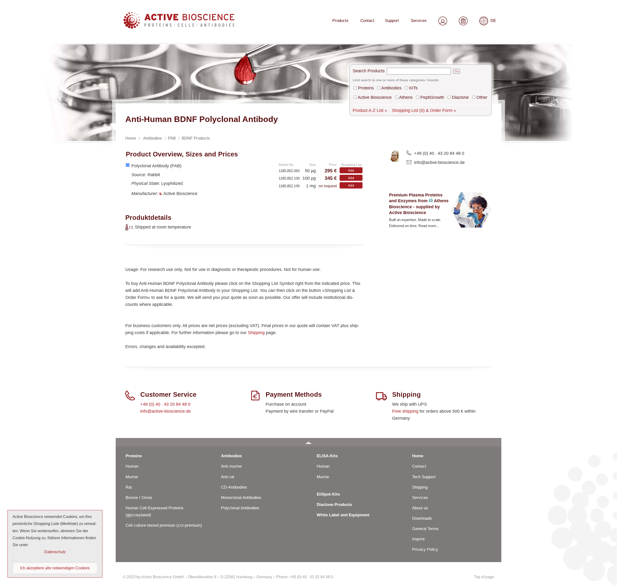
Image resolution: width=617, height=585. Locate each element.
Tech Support (424, 477)
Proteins (366, 88)
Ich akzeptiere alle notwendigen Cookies (55, 568)
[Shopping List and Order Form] (463, 20)
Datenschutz (55, 552)
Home (417, 456)
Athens (406, 97)
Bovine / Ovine (139, 497)
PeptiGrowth (432, 97)
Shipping (256, 332)
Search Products (369, 70)
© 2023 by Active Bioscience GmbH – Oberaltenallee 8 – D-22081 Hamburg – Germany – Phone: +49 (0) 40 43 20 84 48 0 (228, 577)
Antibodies (391, 88)
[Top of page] (308, 442)
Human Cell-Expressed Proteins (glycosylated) (154, 511)
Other (481, 97)
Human (132, 466)
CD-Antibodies (234, 487)
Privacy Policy (425, 549)
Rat (129, 487)
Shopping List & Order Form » (424, 110)
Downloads (422, 518)
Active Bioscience (375, 97)
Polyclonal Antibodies (240, 508)
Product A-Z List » (370, 110)
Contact (367, 20)
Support (392, 20)
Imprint (418, 539)
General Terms (425, 528)
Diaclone (460, 97)
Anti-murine (231, 466)
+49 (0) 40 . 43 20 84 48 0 (439, 153)
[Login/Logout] (442, 20)
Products (340, 20)
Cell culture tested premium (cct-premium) (164, 525)
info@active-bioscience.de (439, 162)
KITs (413, 88)
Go (457, 71)
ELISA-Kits (327, 456)
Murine (132, 477)
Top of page (484, 577)
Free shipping (405, 411)
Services (419, 20)
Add (351, 170)
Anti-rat (227, 477)
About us (420, 508)
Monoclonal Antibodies (241, 497)
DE (493, 20)
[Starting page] (178, 27)
